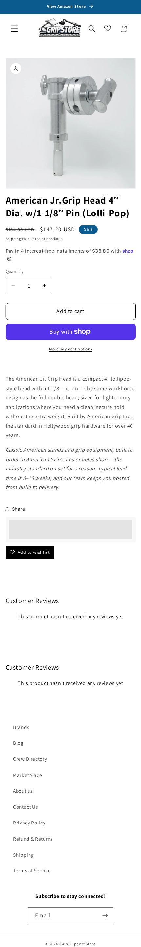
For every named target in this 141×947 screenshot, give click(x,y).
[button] (14, 28)
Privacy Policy (29, 822)
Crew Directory (30, 758)
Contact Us (25, 806)
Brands (21, 727)
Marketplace (27, 775)
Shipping (13, 239)
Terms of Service (32, 870)
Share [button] (18, 509)
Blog (18, 742)
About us (22, 790)
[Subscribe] (105, 915)
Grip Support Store (78, 943)
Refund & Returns (33, 838)
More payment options (70, 349)
